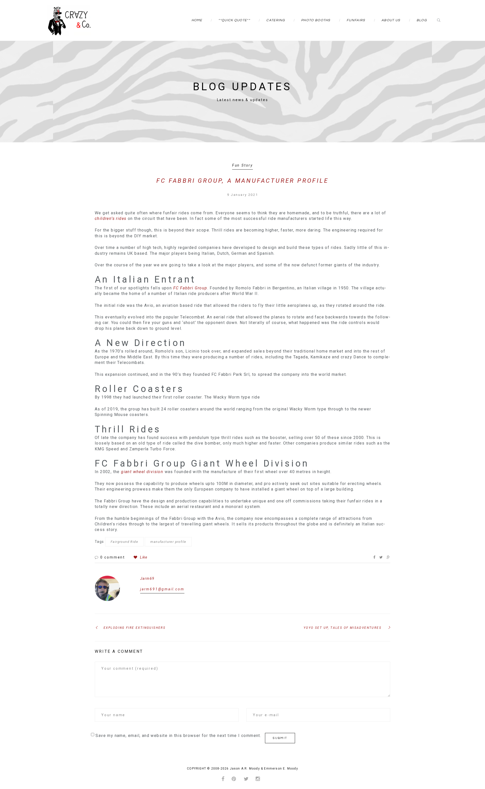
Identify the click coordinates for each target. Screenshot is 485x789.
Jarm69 (147, 578)
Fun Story (242, 165)
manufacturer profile (168, 542)
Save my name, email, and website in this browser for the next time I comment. (178, 735)
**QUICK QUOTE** (234, 20)
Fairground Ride (124, 542)
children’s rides (110, 218)
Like (143, 557)
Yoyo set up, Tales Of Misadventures (342, 628)
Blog (422, 20)
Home (196, 20)
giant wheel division (142, 471)
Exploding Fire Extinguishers (134, 628)
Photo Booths (315, 20)
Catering (275, 20)
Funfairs (356, 20)
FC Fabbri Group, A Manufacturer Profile (242, 180)
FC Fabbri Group (190, 288)
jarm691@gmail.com (162, 589)
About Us (390, 20)
